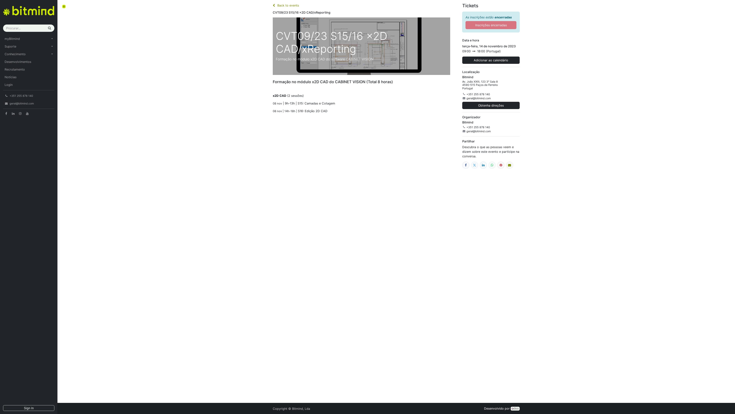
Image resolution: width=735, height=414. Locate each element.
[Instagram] (20, 113)
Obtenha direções (491, 105)
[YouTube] (27, 113)
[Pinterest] (500, 165)
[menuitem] (28, 39)
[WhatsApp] (492, 165)
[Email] (509, 165)
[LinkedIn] (13, 113)
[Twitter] (474, 165)
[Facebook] (6, 113)
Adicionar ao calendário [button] (491, 60)
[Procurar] (49, 28)
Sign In (29, 408)
